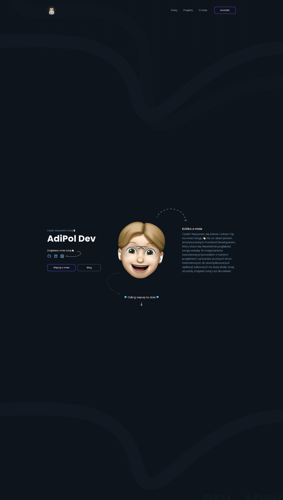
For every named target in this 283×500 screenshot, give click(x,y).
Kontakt (225, 10)
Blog (89, 267)
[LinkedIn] (56, 256)
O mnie (203, 10)
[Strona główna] (51, 10)
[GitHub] (49, 256)
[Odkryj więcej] (141, 304)
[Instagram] (62, 256)
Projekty (188, 10)
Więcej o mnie (61, 267)
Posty (174, 10)
